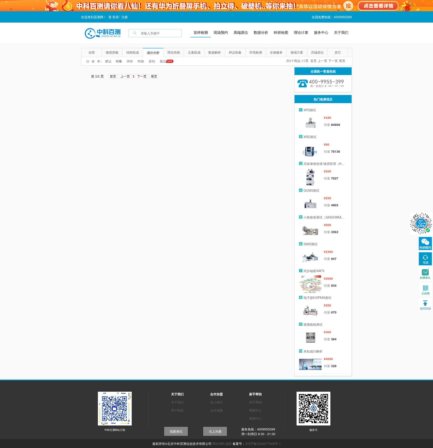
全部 (91, 52)
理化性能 (173, 52)
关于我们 (341, 32)
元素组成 (194, 52)
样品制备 (235, 52)
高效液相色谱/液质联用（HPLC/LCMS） (325, 163)
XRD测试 (310, 136)
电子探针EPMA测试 (317, 297)
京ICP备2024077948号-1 (263, 443)
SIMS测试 (311, 244)
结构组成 (132, 52)
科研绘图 (281, 32)
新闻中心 (255, 418)
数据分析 (261, 32)
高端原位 (241, 32)
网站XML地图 (222, 443)
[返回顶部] (425, 304)
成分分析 (153, 53)
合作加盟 (216, 410)
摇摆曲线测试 (313, 324)
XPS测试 (310, 110)
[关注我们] (425, 258)
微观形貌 (112, 52)
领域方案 (296, 52)
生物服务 (276, 52)
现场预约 (221, 32)
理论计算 (301, 32)
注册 (124, 17)
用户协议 (177, 410)
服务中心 (321, 32)
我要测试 (176, 431)
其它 (338, 52)
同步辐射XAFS (314, 270)
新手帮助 (255, 402)
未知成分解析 (313, 351)
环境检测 (255, 52)
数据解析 (214, 52)
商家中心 (255, 410)
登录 (115, 17)
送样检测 (200, 32)
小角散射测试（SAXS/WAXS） (325, 217)
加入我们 (216, 402)
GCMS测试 (311, 190)
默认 (108, 61)
